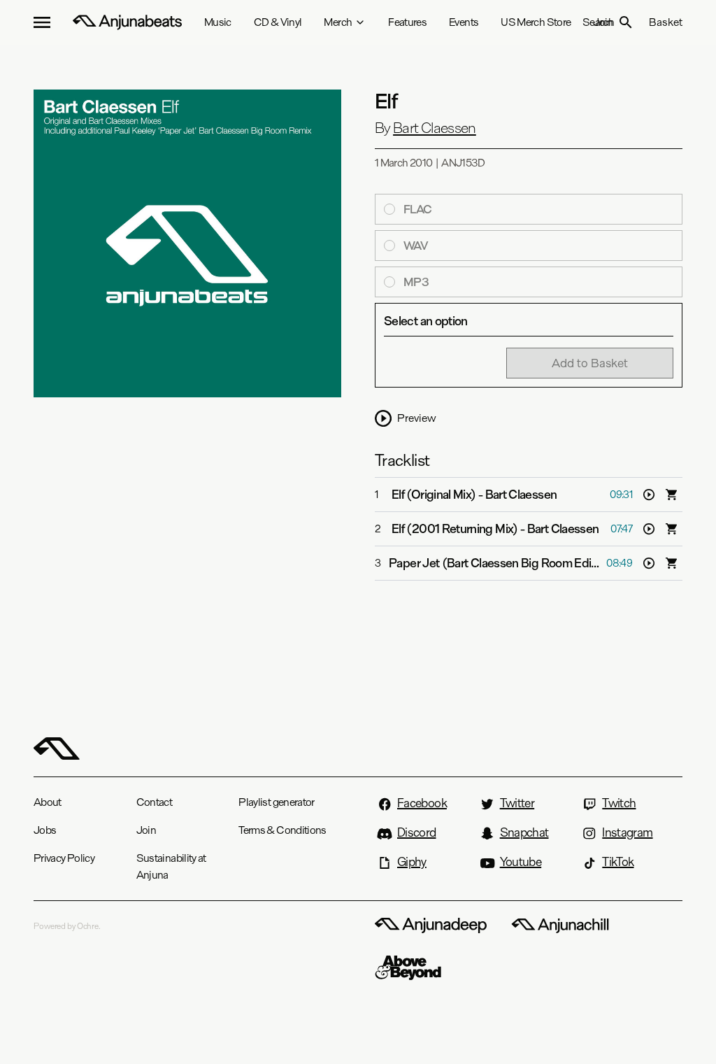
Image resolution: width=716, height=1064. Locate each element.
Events (463, 22)
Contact (154, 802)
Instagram (627, 832)
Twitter (517, 803)
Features (407, 22)
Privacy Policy (64, 858)
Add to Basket (590, 362)
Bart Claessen (434, 128)
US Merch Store (536, 22)
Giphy (412, 862)
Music (217, 22)
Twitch (619, 803)
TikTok (617, 862)
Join (146, 830)
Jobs (45, 830)
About (48, 802)
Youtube (521, 862)
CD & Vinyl (278, 22)
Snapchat (524, 832)
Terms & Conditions (282, 830)
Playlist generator (276, 802)
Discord (416, 832)
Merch (338, 22)
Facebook (422, 803)
